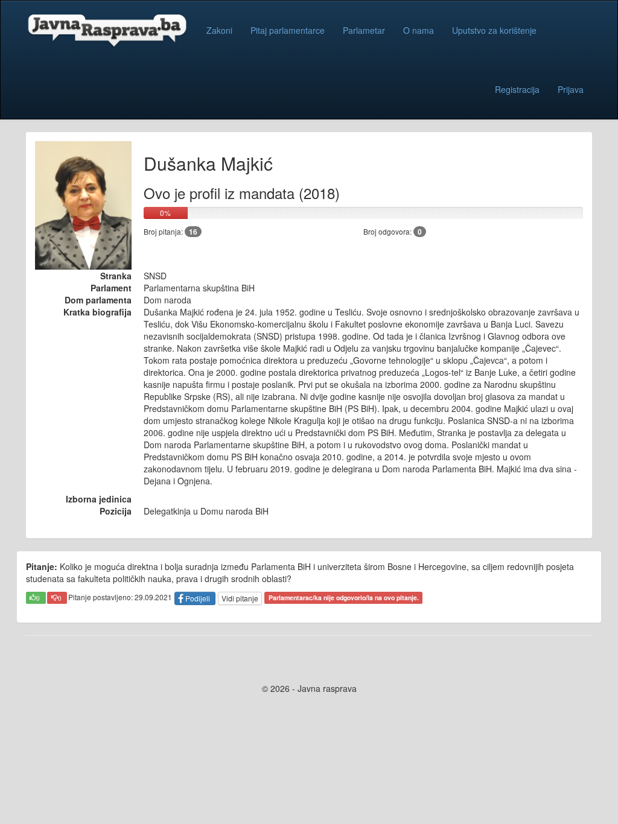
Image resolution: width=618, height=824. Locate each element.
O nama (418, 30)
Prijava (571, 89)
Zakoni (219, 30)
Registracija (517, 89)
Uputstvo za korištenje (494, 30)
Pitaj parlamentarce (287, 30)
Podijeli (197, 598)
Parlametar (364, 30)
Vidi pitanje (239, 598)
